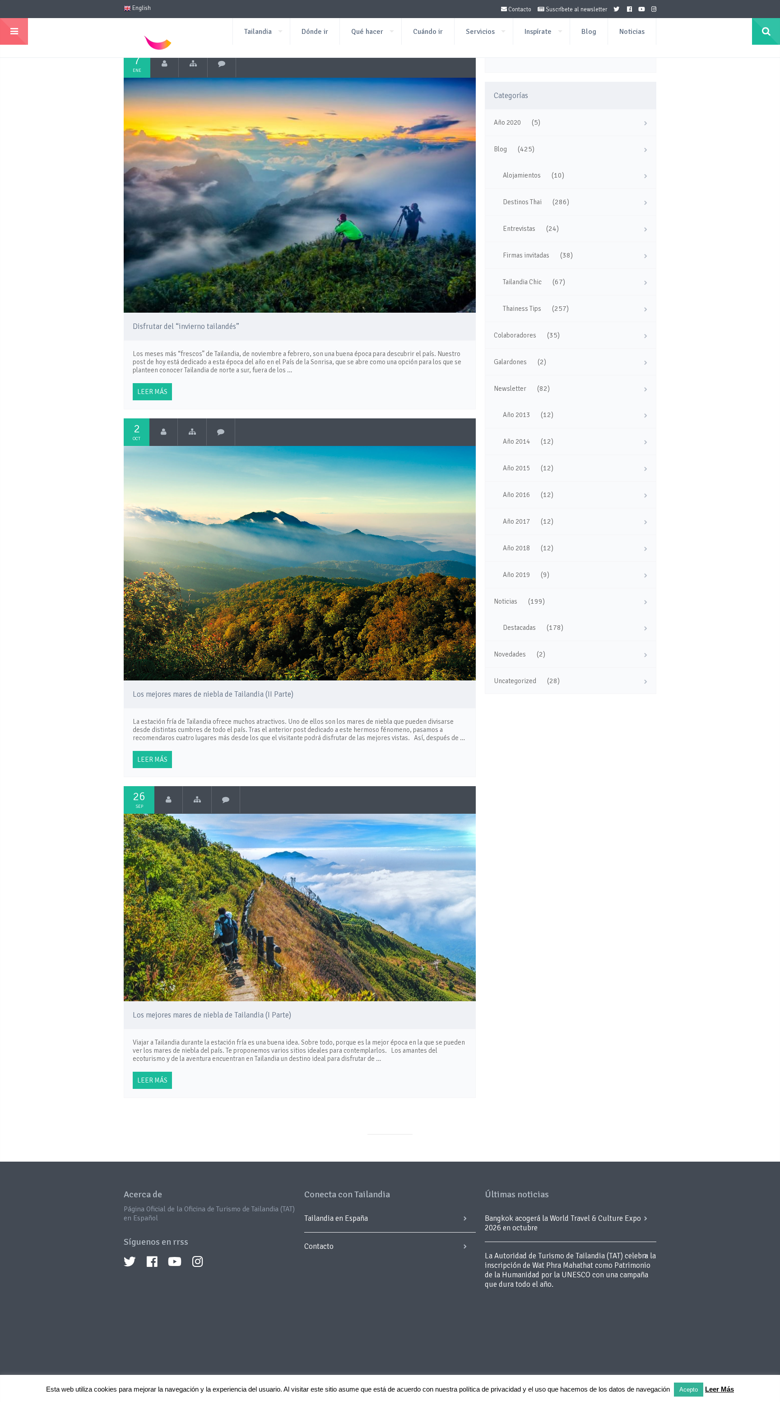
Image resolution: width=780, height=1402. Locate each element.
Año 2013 (516, 415)
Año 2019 (516, 575)
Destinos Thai (522, 202)
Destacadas (519, 628)
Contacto (519, 9)
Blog (588, 31)
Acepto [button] (688, 1389)
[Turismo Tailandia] (164, 63)
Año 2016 (516, 495)
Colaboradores (515, 335)
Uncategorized (515, 681)
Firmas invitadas (526, 255)
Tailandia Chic (522, 282)
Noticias (632, 31)
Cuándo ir (428, 31)
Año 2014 (516, 441)
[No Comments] (222, 63)
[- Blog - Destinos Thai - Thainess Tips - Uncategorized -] (193, 63)
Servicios (480, 31)
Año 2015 (516, 468)
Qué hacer (367, 31)
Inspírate (538, 31)
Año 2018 (516, 548)
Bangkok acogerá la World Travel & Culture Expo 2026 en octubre (563, 1223)
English (141, 8)
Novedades (510, 654)
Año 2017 (516, 521)
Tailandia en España (336, 1218)
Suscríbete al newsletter (575, 9)
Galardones (510, 362)
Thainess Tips (522, 309)
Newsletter (510, 388)
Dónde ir (315, 31)
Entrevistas (519, 229)
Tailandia (258, 31)
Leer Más (719, 1389)
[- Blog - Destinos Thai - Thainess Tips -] (192, 431)
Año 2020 (507, 122)
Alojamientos (522, 175)
